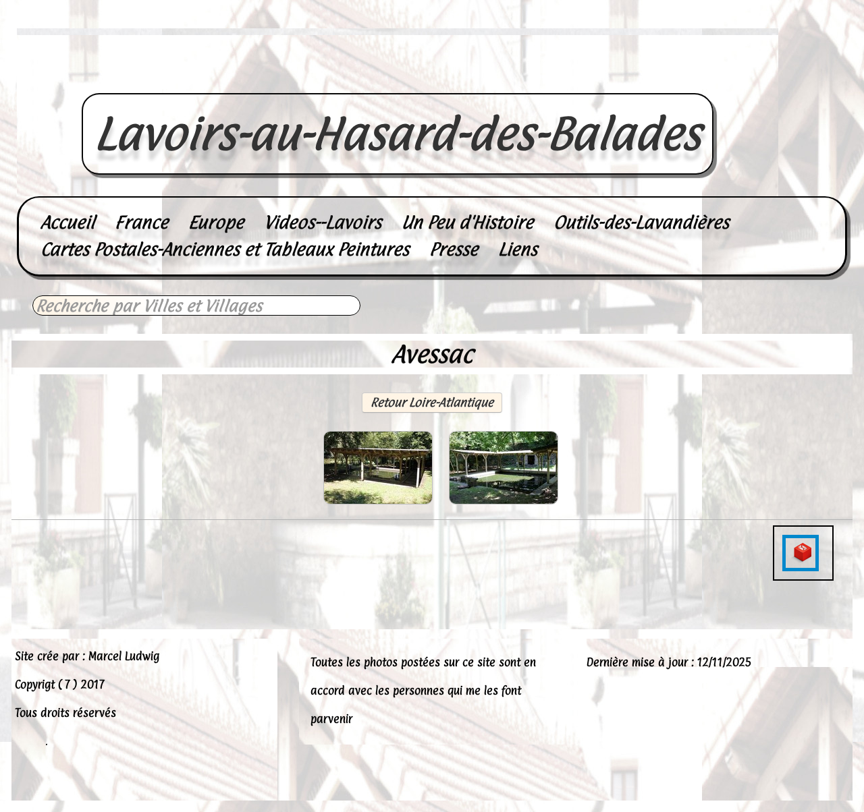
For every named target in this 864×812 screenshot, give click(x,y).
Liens (517, 249)
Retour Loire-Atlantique (432, 402)
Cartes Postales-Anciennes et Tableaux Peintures (224, 249)
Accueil (67, 222)
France (141, 222)
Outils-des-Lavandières (641, 222)
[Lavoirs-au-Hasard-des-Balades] (397, 78)
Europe (216, 222)
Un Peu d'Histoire (467, 222)
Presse (453, 249)
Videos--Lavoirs (322, 222)
